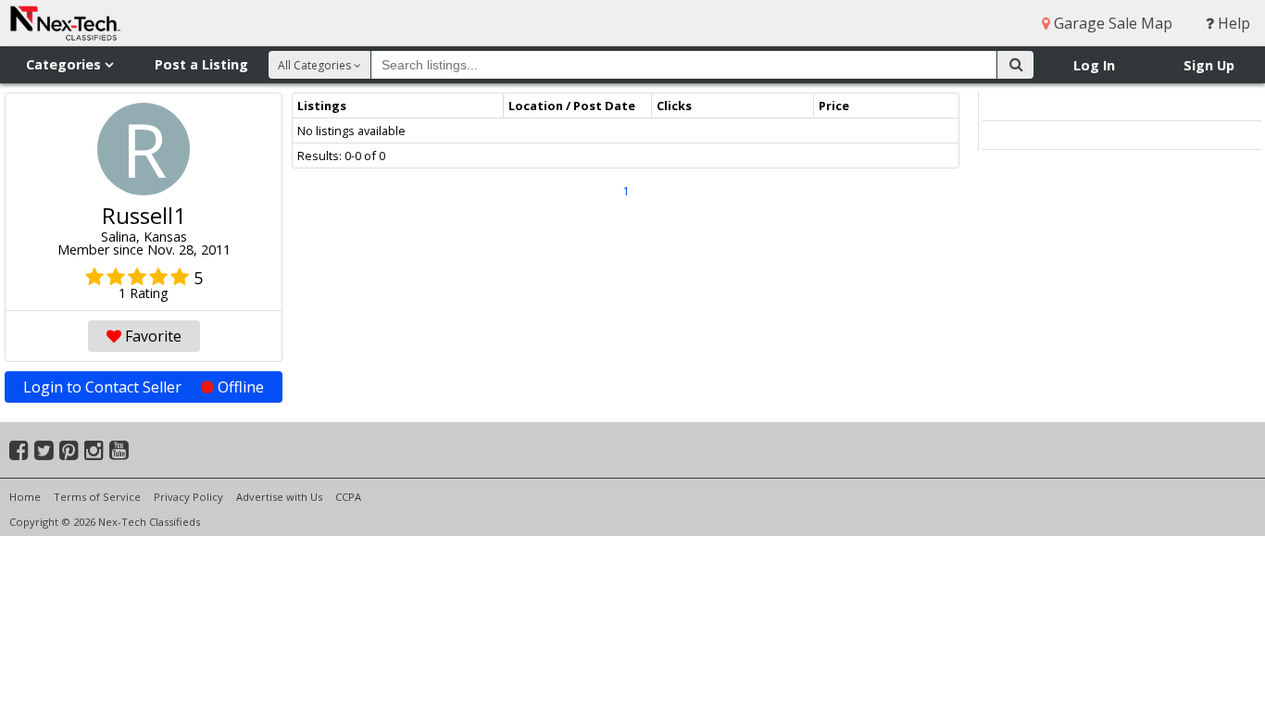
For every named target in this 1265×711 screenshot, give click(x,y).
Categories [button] (65, 64)
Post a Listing (201, 64)
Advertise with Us (279, 497)
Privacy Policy (188, 497)
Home (25, 497)
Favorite (151, 336)
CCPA (348, 497)
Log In (1094, 65)
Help (1232, 23)
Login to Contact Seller (143, 387)
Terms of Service (97, 497)
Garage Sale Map (1111, 23)
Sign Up (1209, 65)
